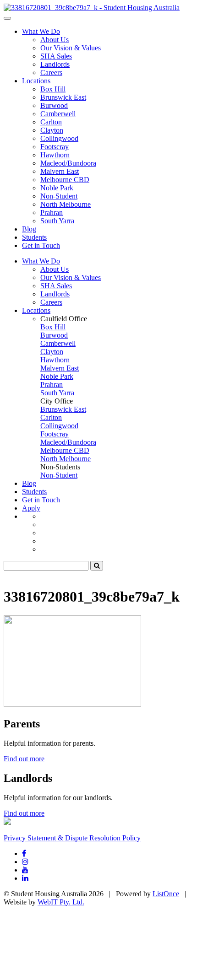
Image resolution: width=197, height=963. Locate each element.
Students (34, 237)
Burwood (54, 105)
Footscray (54, 147)
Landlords (55, 64)
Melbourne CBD (64, 179)
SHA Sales (56, 56)
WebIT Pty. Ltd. (61, 902)
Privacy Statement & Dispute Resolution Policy (72, 838)
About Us (54, 39)
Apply (31, 508)
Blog (29, 229)
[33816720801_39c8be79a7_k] (92, 7)
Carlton (51, 122)
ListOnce (166, 894)
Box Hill (53, 89)
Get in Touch (41, 245)
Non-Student (58, 196)
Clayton (51, 130)
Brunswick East (63, 97)
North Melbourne (65, 204)
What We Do (41, 31)
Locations (36, 81)
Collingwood (59, 138)
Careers (51, 72)
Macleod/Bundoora (68, 163)
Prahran (51, 212)
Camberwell (58, 114)
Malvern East (59, 171)
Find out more (24, 759)
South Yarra (57, 221)
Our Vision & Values (70, 48)
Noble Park (56, 188)
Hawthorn (55, 155)
